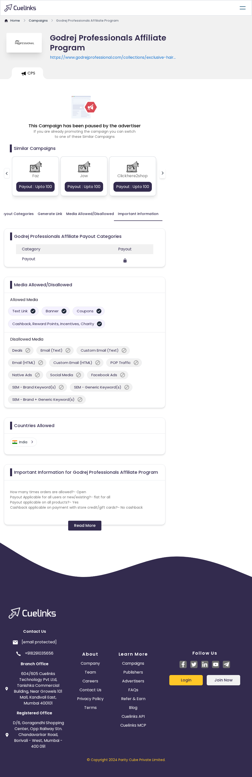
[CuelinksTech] (226, 664)
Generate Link (50, 213)
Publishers (133, 672)
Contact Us (90, 690)
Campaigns (133, 663)
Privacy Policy (90, 699)
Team (90, 672)
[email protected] (39, 642)
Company (90, 663)
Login (186, 680)
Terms (90, 707)
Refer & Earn (133, 699)
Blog (133, 707)
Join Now (223, 680)
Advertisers (133, 681)
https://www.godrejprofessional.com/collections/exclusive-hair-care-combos (113, 57)
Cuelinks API (133, 716)
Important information (138, 213)
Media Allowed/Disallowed (90, 213)
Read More (84, 525)
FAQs (133, 690)
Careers (90, 681)
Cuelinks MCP (133, 725)
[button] (7, 173)
